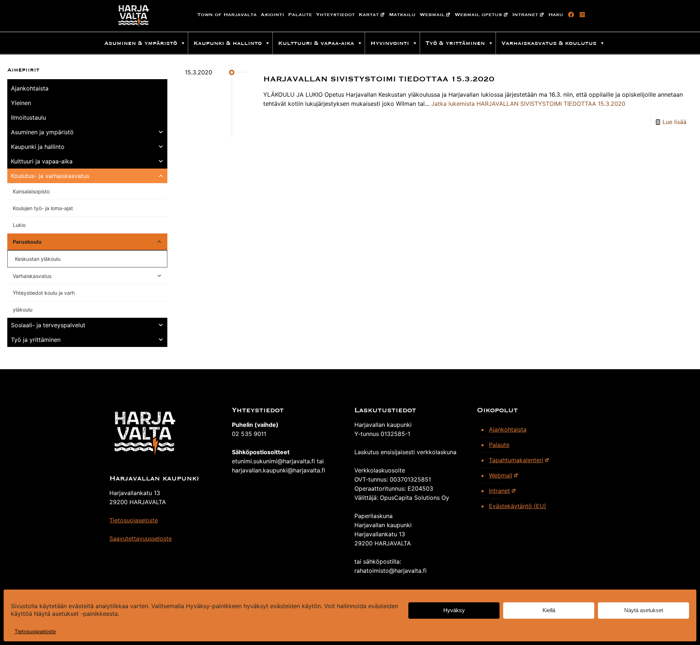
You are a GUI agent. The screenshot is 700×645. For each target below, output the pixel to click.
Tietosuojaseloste (35, 631)
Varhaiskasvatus (32, 276)
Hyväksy (454, 610)
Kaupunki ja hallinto (38, 146)
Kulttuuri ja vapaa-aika (42, 161)
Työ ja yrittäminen (36, 339)
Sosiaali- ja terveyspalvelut (48, 325)
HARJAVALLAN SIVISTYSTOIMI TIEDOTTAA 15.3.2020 (378, 79)
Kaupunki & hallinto (228, 43)
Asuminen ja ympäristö (42, 132)
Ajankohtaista (29, 88)
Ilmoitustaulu (28, 117)
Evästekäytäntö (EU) (517, 506)
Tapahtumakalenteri (516, 460)
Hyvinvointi (389, 43)
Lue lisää (674, 121)
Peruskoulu (27, 242)
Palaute (300, 15)
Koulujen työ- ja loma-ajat (43, 208)
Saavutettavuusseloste (140, 538)
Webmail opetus (478, 15)
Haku (555, 15)
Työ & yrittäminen (455, 43)
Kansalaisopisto (31, 191)
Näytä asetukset (643, 610)
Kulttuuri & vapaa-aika (316, 43)
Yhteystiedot (335, 15)
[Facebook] (570, 15)
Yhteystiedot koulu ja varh (44, 293)
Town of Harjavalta (227, 15)
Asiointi (272, 15)
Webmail (432, 15)
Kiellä (548, 610)
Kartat (369, 15)
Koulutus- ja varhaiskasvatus (50, 175)
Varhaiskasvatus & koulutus (548, 43)
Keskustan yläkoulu (38, 259)
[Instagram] (581, 15)
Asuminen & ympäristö (140, 43)
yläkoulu (22, 309)
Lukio (19, 225)
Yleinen (21, 103)
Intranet (525, 15)
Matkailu (402, 15)
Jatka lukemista (528, 103)
